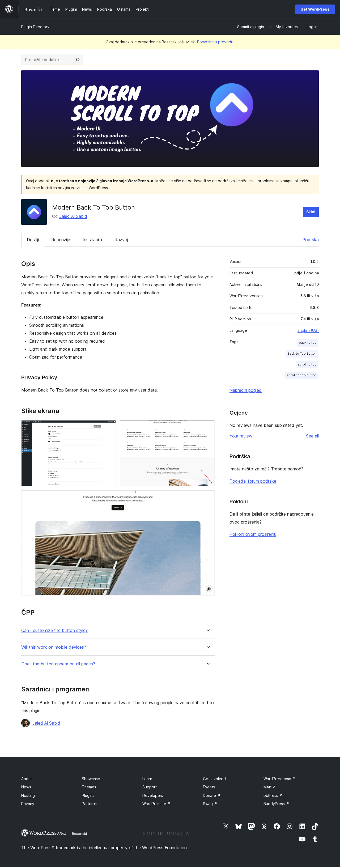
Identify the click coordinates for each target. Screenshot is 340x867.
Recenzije (60, 239)
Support (149, 787)
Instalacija (92, 239)
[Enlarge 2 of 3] (207, 427)
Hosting (28, 795)
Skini (310, 212)
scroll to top (307, 364)
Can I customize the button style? (54, 630)
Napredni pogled (246, 390)
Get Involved (214, 778)
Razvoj (121, 239)
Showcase (91, 778)
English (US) (308, 330)
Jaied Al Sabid (73, 216)
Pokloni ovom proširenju (253, 534)
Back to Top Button (302, 353)
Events (209, 787)
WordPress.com (280, 778)
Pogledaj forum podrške (253, 481)
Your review (241, 436)
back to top (308, 343)
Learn (147, 778)
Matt (270, 787)
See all (312, 436)
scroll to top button (302, 375)
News (26, 787)
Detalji (33, 239)
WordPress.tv (156, 803)
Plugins (88, 795)
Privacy (27, 803)
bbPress (273, 795)
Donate (211, 795)
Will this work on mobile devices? (53, 647)
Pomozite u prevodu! (215, 42)
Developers (152, 795)
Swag (210, 803)
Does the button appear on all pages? (58, 663)
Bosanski (79, 833)
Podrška (310, 239)
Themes (89, 787)
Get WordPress (315, 9)
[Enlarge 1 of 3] (108, 427)
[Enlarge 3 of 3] (207, 497)
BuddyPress (276, 803)
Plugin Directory (35, 26)
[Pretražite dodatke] (77, 59)
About (26, 778)
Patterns (89, 803)
